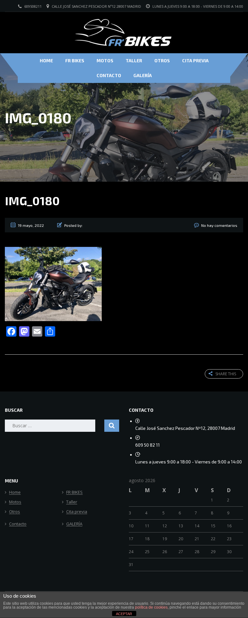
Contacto (109, 75)
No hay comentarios (219, 225)
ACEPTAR (124, 614)
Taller (134, 60)
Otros (162, 60)
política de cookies (151, 607)
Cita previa (195, 60)
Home (46, 60)
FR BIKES (74, 60)
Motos (105, 60)
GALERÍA (142, 75)
